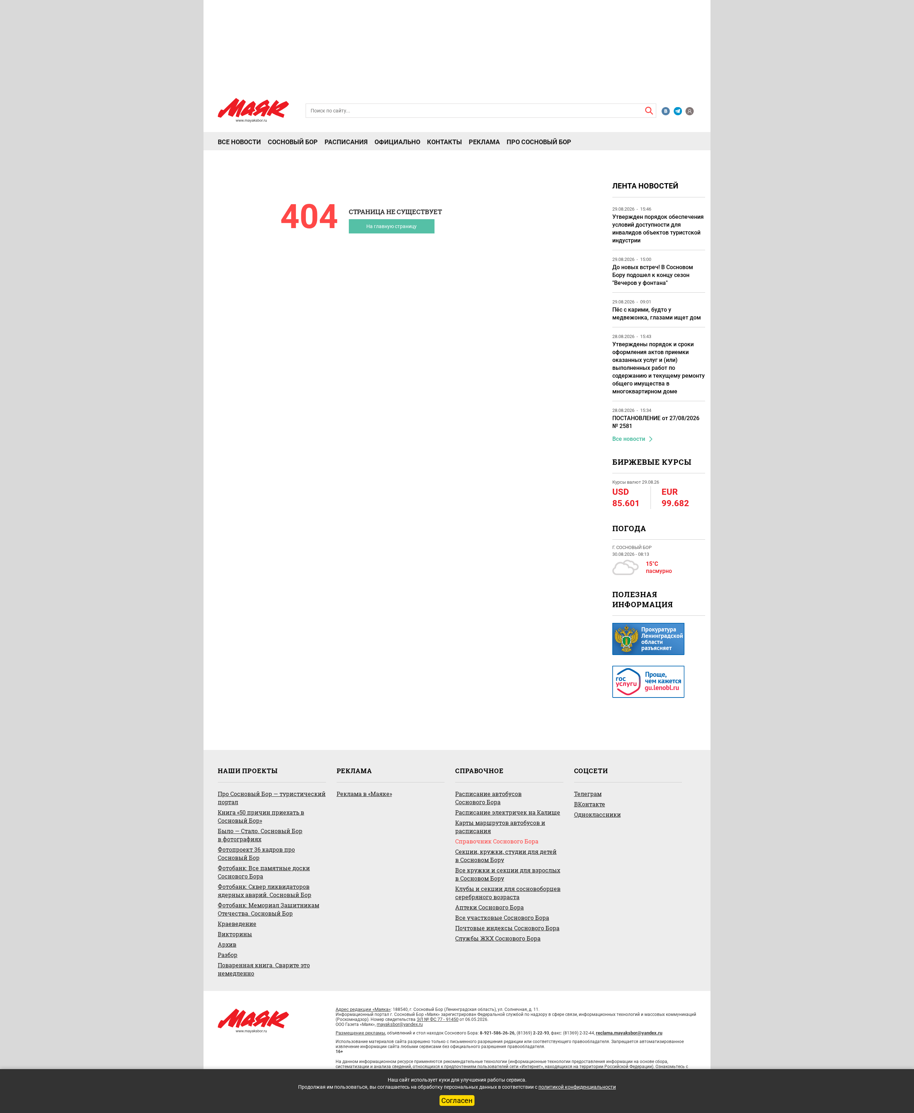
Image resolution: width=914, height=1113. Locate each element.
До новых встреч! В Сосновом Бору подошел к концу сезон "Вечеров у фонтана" (652, 275)
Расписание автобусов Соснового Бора (488, 798)
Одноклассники (597, 814)
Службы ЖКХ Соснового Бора (498, 938)
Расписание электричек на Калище (507, 812)
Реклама (484, 142)
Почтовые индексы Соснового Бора (507, 928)
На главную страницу (391, 226)
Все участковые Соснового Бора (502, 917)
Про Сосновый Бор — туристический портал (272, 798)
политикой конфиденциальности (577, 1087)
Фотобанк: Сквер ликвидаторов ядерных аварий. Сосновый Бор (264, 890)
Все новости (239, 142)
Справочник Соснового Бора (496, 841)
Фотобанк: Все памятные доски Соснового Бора (264, 872)
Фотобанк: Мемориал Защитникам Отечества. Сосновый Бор (268, 909)
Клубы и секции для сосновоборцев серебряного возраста (508, 893)
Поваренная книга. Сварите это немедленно (264, 969)
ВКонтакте (589, 804)
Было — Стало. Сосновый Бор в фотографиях (260, 835)
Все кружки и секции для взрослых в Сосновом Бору (507, 874)
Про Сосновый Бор (539, 142)
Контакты (444, 142)
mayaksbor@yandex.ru (400, 1024)
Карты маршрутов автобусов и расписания (500, 827)
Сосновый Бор (293, 142)
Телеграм (588, 793)
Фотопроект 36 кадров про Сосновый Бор (256, 853)
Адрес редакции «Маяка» (363, 1009)
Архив (227, 944)
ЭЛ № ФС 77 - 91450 (437, 1019)
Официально (397, 142)
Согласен (457, 1100)
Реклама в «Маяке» (364, 793)
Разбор (227, 954)
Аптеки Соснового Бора (489, 907)
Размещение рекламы (360, 1033)
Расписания (346, 142)
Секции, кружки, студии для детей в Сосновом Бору (506, 855)
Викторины (235, 934)
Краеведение (237, 923)
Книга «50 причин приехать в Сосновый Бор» (261, 816)
